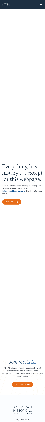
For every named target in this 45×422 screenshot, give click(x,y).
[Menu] (40, 4)
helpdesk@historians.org (13, 191)
